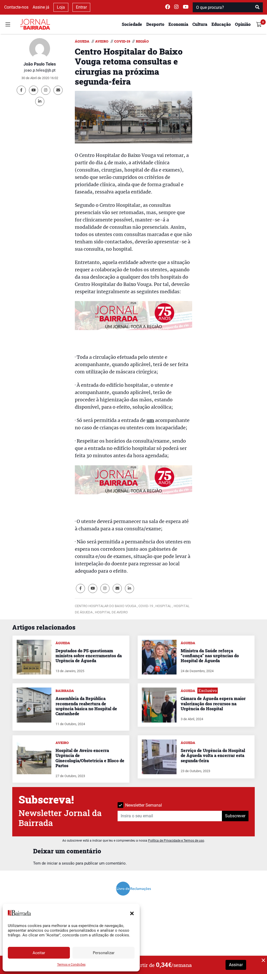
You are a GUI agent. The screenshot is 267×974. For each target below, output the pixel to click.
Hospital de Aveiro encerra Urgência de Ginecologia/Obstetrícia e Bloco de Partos (90, 758)
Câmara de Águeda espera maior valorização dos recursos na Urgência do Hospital (213, 703)
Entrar (81, 7)
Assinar (236, 964)
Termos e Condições (71, 964)
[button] (132, 913)
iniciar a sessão (61, 863)
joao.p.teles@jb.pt (40, 70)
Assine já (41, 7)
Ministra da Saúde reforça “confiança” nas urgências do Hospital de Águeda (210, 655)
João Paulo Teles (39, 64)
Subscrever (235, 815)
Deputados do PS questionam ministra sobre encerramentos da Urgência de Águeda (89, 655)
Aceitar (39, 952)
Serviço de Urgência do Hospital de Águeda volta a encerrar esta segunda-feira (213, 755)
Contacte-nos (16, 7)
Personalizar (103, 952)
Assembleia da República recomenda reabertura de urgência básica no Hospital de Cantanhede (86, 706)
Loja (61, 7)
